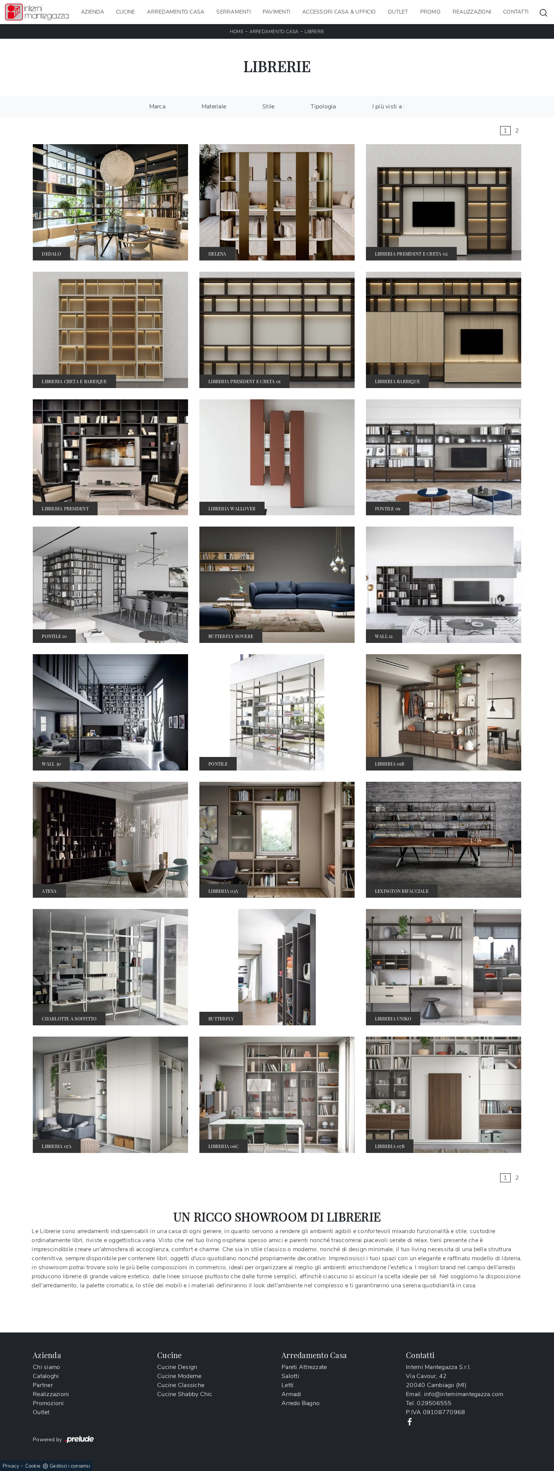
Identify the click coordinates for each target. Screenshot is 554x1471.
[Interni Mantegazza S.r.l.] (37, 12)
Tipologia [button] (323, 106)
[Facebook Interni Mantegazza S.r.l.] (409, 1421)
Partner (43, 1385)
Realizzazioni (472, 11)
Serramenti (233, 11)
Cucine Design (177, 1367)
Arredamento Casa (175, 11)
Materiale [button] (214, 106)
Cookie (33, 1466)
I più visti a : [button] (388, 106)
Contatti (515, 11)
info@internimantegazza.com (463, 1394)
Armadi (291, 1394)
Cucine (125, 11)
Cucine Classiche (180, 1385)
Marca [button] (157, 106)
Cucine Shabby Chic (185, 1394)
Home (236, 32)
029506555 (434, 1403)
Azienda (92, 11)
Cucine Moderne (179, 1376)
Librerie (314, 32)
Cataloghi (46, 1376)
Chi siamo (46, 1367)
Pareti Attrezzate (304, 1367)
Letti (288, 1385)
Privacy (11, 1466)
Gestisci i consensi (70, 1466)
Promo (430, 11)
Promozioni (48, 1403)
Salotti (290, 1376)
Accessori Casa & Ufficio (339, 11)
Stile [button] (268, 106)
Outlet (398, 11)
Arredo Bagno (301, 1403)
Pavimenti (276, 11)
